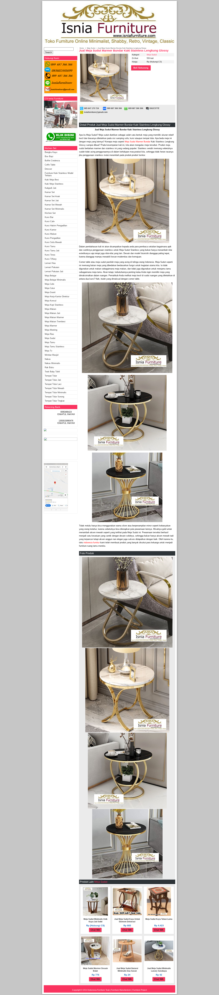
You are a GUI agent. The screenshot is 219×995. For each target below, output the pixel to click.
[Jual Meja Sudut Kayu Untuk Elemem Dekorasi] (127, 914)
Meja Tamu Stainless (54, 346)
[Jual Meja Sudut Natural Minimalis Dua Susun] (127, 961)
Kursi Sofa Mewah (53, 242)
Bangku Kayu (51, 152)
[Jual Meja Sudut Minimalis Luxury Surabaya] (159, 960)
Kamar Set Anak (52, 196)
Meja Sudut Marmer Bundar (137, 141)
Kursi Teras (50, 255)
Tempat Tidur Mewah (54, 388)
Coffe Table (50, 165)
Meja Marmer (51, 325)
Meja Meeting (51, 330)
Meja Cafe (49, 284)
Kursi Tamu (50, 246)
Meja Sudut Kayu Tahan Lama (158, 919)
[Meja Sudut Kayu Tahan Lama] (159, 915)
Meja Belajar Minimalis (55, 280)
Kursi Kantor (50, 230)
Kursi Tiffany (51, 259)
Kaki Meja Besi (52, 179)
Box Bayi (49, 156)
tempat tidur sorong (54, 396)
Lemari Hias (50, 263)
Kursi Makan (50, 234)
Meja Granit (50, 292)
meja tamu (50, 342)
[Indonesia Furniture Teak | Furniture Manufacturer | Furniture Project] (109, 45)
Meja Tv (48, 351)
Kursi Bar (49, 217)
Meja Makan (50, 309)
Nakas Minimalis (52, 363)
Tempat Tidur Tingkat (54, 401)
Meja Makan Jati (52, 313)
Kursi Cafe (50, 221)
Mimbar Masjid (51, 355)
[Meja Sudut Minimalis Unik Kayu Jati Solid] (95, 915)
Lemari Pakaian (52, 267)
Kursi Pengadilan (52, 238)
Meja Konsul (50, 300)
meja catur (50, 288)
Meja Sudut (91, 48)
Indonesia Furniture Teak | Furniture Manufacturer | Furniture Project (117, 990)
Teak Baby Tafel (52, 371)
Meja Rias (49, 334)
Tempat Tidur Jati (53, 380)
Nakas (48, 359)
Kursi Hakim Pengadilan (56, 225)
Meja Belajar (50, 275)
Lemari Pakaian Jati (54, 271)
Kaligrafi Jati (50, 188)
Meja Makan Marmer (54, 317)
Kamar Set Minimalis (54, 209)
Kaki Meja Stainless (54, 184)
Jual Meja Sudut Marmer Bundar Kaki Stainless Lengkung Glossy (123, 50)
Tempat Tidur (51, 376)
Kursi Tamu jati (52, 250)
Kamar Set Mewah (53, 204)
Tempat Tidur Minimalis (55, 392)
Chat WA (95, 930)
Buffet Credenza (52, 160)
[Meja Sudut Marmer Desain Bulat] (95, 964)
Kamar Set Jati (52, 200)
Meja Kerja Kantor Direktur (57, 296)
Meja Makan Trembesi (55, 321)
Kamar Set (50, 192)
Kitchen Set (50, 213)
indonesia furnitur (91, 542)
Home (82, 48)
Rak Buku (49, 367)
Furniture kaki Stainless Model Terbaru (59, 174)
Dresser (48, 169)
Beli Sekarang (140, 67)
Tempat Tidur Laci (53, 384)
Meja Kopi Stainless (54, 305)
